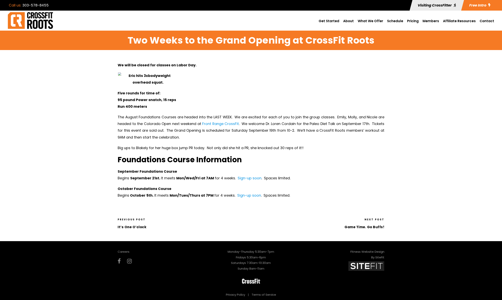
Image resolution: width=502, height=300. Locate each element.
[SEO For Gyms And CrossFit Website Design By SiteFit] (366, 266)
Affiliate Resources (459, 21)
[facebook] (119, 261)
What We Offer (370, 21)
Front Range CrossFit (220, 123)
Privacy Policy (235, 295)
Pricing (413, 21)
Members (431, 21)
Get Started (329, 21)
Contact (487, 21)
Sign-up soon (249, 178)
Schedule (395, 21)
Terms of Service (264, 295)
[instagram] (129, 261)
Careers (123, 252)
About (348, 21)
